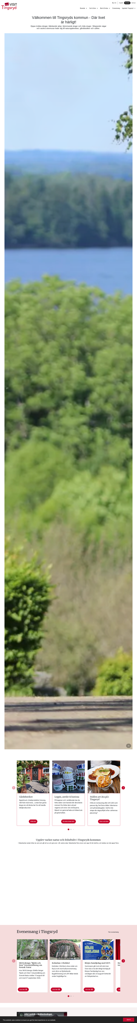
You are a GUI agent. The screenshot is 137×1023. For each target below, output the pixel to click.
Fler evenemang (113, 932)
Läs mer (22, 989)
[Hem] (9, 6)
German (133, 3)
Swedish (127, 3)
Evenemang (116, 8)
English (121, 3)
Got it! (129, 1020)
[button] (68, 829)
